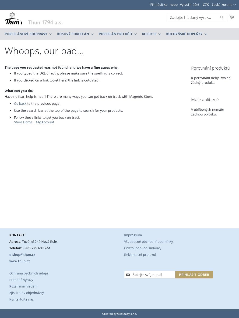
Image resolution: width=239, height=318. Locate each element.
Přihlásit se (159, 4)
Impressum (133, 235)
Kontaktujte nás (21, 299)
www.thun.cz (19, 261)
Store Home (23, 122)
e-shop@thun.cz (22, 254)
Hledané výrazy (21, 279)
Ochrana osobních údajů (28, 273)
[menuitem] (27, 34)
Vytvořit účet (189, 4)
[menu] (119, 34)
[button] (219, 4)
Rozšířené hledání (23, 286)
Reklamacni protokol (140, 254)
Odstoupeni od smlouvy (142, 248)
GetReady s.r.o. (127, 314)
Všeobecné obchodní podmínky (148, 241)
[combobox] (197, 17)
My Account (45, 122)
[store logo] (34, 18)
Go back (20, 103)
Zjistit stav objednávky (26, 293)
